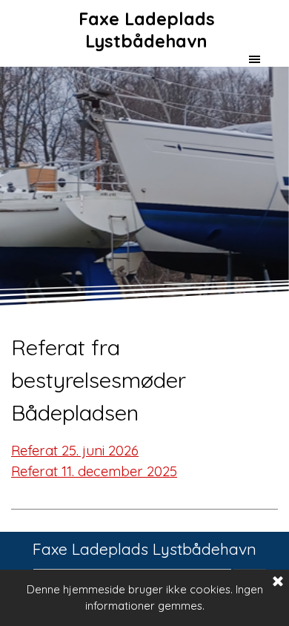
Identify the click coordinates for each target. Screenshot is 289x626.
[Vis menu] (254, 59)
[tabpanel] (144, 421)
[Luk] (277, 582)
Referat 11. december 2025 (94, 471)
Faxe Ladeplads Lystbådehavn (149, 29)
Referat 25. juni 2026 (75, 450)
